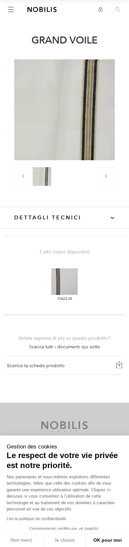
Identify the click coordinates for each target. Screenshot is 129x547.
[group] (42, 176)
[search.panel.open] (117, 10)
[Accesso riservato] (101, 9)
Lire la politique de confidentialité (36, 518)
